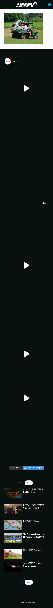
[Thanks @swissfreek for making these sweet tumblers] (26, 354)
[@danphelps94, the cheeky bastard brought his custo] (26, 221)
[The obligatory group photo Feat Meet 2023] (26, 177)
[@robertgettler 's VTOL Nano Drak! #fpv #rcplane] (26, 88)
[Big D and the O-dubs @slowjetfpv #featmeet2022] (26, 442)
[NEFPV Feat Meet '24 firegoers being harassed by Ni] (26, 132)
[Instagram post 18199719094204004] (26, 398)
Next (28, 483)
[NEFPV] (26, 4)
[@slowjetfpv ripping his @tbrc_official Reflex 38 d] (26, 265)
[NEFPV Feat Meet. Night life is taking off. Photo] (26, 309)
